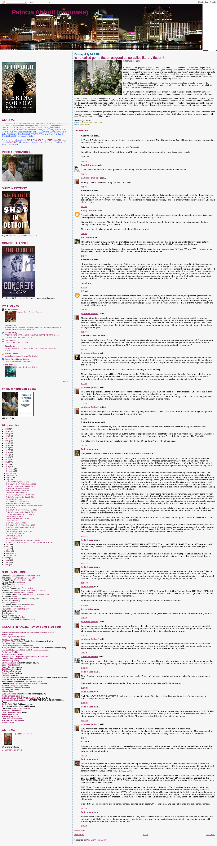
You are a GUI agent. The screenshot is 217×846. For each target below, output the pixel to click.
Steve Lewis (10, 346)
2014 (7, 457)
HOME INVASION (54, 140)
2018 (7, 448)
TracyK (5, 706)
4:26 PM (84, 174)
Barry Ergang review (10, 717)
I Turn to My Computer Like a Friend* (18, 361)
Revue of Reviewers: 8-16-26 (26, 367)
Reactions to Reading (21, 708)
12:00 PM (84, 720)
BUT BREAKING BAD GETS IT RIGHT (20, 514)
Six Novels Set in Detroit (30, 576)
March (8, 551)
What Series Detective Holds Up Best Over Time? (24, 506)
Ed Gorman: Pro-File (10, 652)
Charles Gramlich (89, 656)
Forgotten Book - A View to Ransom (29, 312)
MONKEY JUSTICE (35, 140)
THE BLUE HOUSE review (13, 721)
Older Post (210, 834)
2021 (7, 441)
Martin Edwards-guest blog (13, 696)
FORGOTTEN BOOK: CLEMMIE (17, 343)
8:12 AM (84, 618)
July (8, 480)
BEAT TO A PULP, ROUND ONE (17, 482)
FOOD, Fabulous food (14, 529)
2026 (7, 429)
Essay (22, 582)
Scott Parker (7, 679)
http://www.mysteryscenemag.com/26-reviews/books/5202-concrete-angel (28, 632)
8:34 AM (84, 635)
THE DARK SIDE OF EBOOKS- (17, 501)
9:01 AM (84, 755)
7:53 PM (84, 349)
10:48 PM (84, 563)
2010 (7, 467)
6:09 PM (84, 256)
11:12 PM (84, 605)
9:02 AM (84, 808)
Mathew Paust (8, 723)
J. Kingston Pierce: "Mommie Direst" (16, 648)
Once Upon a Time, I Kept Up (16, 493)
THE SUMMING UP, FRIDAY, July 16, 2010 (21, 510)
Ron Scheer (87, 237)
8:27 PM (84, 418)
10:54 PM (84, 583)
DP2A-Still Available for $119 (16, 523)
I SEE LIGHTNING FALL (12, 712)
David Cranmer (88, 165)
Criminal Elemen (9, 663)
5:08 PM (84, 234)
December (10, 469)
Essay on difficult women (23, 592)
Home (145, 834)
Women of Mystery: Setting (12, 654)
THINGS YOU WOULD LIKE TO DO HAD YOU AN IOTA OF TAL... (30, 542)
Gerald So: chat (13, 639)
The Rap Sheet (11, 365)
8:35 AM (84, 653)
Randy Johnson (89, 210)
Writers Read (7, 692)
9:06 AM (84, 826)
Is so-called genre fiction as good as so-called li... (23, 540)
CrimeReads (10, 325)
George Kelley (11, 333)
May (8, 547)
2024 (7, 434)
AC (82, 742)
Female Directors (12, 521)
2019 (7, 445)
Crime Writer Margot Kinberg (17, 359)
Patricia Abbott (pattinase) (49, 12)
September (10, 475)
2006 (7, 565)
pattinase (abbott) (90, 178)
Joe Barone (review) (10, 661)
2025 (7, 431)
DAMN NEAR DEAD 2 (14, 536)
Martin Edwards (11, 310)
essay (14, 596)
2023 (7, 436)
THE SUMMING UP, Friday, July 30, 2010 (21, 484)
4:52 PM (84, 207)
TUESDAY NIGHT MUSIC (15, 534)
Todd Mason (87, 449)
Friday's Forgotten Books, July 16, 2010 (20, 512)
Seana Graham (8, 673)
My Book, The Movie (10, 690)
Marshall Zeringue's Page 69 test (15, 686)
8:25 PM (84, 403)
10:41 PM (84, 536)
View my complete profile (12, 750)
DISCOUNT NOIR (14, 142)
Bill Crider (6, 675)
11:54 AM (84, 688)
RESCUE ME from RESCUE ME (17, 518)
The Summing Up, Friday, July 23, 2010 (20, 495)
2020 (7, 443)
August (9, 477)
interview (19, 584)
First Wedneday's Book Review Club (19, 531)
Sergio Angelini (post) (11, 665)
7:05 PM (84, 310)
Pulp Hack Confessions (12, 710)
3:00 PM (84, 738)
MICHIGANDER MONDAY (26, 684)
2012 (7, 462)
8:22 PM (84, 383)
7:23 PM (84, 332)
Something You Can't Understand (18, 503)
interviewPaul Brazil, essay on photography (15, 608)
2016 (7, 452)
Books (82, 124)
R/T (82, 291)
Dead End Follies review (12, 719)
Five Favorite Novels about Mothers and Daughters (23, 677)
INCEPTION (10, 508)
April (8, 549)
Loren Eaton (87, 609)
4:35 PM (84, 187)
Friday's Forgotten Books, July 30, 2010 (20, 486)
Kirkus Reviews (7, 635)
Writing (87, 124)
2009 (7, 558)
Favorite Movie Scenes (14, 499)
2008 (7, 560)
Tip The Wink (7, 704)
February (9, 553)
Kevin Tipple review (10, 715)
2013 (7, 459)
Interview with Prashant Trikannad (16, 688)
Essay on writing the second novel (35, 594)
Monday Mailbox (12, 538)
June (8, 544)
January (9, 555)
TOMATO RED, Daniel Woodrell (17, 488)
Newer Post (79, 834)
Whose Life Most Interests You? (17, 490)
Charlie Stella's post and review (15, 659)
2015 (7, 455)
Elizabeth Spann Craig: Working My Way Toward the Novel (25, 657)
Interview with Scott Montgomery (15, 700)
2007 (7, 562)
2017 (7, 450)
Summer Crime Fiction (23, 580)
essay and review (38, 590)
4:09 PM (84, 161)
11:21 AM (84, 668)
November (10, 471)
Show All (65, 381)
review (12, 586)
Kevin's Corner (11, 354)
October (9, 473)
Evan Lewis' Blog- (9, 694)
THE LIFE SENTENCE (34, 681)
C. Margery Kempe (90, 353)
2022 (7, 438)
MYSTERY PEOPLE (10, 641)
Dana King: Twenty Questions (13, 637)
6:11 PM (84, 287)
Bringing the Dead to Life (25, 578)
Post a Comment (80, 830)
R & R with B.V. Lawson (11, 671)
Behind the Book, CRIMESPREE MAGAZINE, (20, 698)
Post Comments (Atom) (96, 840)
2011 (7, 464)
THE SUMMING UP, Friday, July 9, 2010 (20, 525)
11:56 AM (84, 703)
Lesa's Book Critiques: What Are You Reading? (21, 356)
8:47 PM (84, 445)
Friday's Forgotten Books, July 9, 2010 (20, 527)
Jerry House (10, 340)
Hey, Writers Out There (14, 516)
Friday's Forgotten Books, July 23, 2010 (20, 497)
